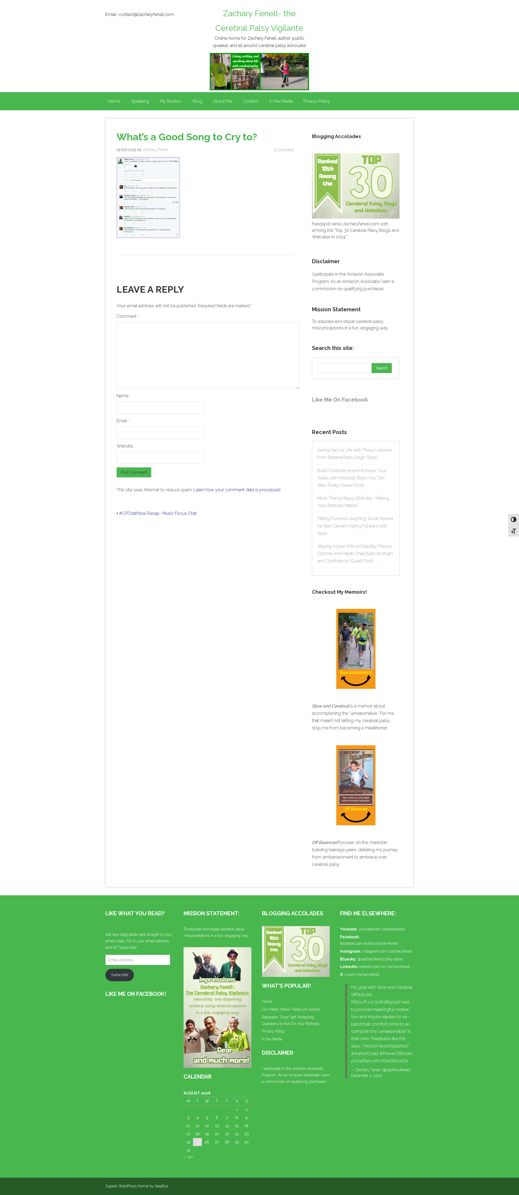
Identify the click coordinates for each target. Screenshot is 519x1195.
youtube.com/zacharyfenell (382, 929)
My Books (169, 101)
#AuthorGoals (365, 1053)
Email (123, 420)
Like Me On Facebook (340, 399)
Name (124, 395)
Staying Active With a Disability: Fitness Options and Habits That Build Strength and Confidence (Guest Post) (355, 553)
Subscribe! (119, 975)
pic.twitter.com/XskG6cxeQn (379, 1060)
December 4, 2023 (366, 1075)
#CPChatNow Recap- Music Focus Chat (157, 513)
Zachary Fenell (155, 150)
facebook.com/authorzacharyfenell (369, 943)
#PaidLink (361, 994)
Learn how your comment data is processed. (237, 489)
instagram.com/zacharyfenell (387, 951)
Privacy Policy (316, 101)
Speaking (140, 101)
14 (227, 1126)
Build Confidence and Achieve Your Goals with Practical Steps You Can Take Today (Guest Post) (351, 478)
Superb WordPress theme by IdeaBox (136, 1186)
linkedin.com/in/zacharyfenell (384, 966)
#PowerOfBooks (396, 1053)
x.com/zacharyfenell (362, 974)
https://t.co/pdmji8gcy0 (375, 1001)
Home (114, 101)
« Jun (188, 1157)
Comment (128, 316)
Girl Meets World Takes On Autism (291, 1009)
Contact (250, 101)
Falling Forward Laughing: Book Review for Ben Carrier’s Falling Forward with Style (355, 526)
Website (125, 446)
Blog (197, 101)
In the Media (280, 101)
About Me (222, 101)
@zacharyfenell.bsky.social (380, 959)
